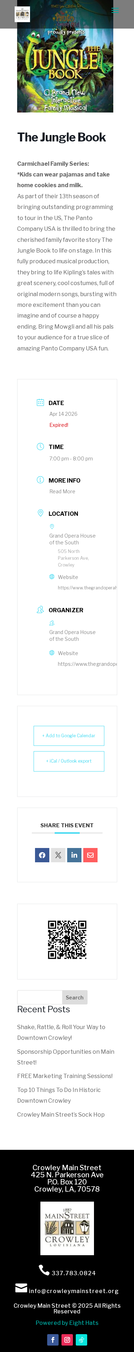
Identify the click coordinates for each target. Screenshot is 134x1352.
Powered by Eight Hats (67, 1322)
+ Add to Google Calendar (68, 735)
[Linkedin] (74, 855)
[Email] (90, 855)
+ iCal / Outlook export (68, 761)
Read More (62, 491)
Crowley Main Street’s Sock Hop (61, 1114)
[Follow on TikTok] (81, 1340)
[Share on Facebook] (42, 855)
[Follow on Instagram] (67, 1340)
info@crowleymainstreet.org (74, 1291)
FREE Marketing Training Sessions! (65, 1076)
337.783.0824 (74, 1273)
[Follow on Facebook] (53, 1340)
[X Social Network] (58, 855)
